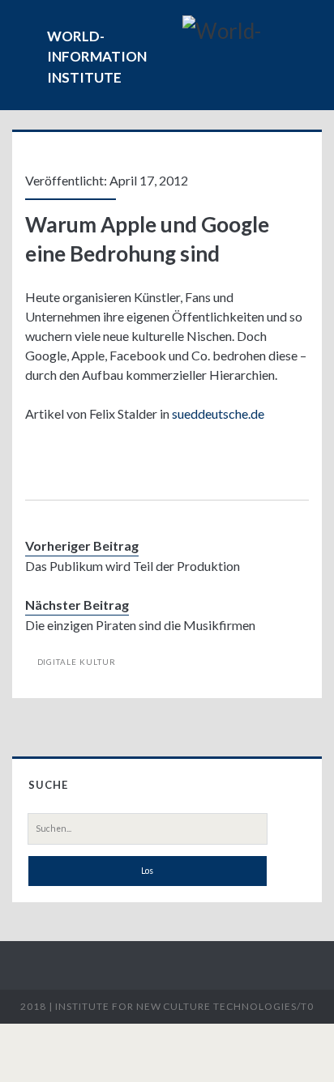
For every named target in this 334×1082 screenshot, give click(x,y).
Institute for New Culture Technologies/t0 (184, 1006)
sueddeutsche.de (218, 413)
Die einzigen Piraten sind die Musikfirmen (140, 625)
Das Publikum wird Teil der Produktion (132, 565)
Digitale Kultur (77, 662)
